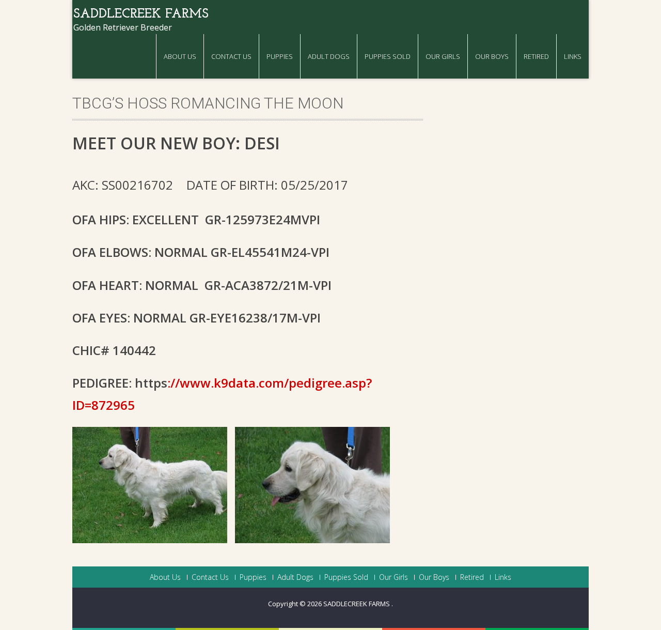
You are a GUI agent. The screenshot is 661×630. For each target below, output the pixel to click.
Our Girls (443, 56)
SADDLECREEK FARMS (357, 603)
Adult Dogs (329, 56)
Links (572, 56)
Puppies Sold (388, 56)
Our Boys (492, 56)
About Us (180, 56)
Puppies (279, 56)
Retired (536, 56)
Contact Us (231, 56)
